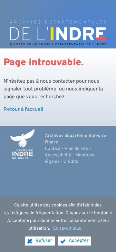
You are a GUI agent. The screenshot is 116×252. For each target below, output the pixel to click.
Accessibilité (58, 155)
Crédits (70, 161)
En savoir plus (67, 228)
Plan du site (76, 148)
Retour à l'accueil (23, 109)
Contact (53, 148)
